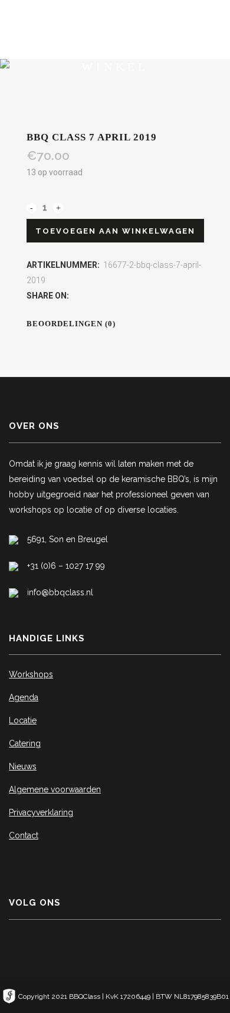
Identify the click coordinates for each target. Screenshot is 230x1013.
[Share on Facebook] (77, 295)
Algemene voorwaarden (55, 789)
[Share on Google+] (101, 295)
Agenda (23, 697)
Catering (25, 743)
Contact (23, 835)
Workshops (31, 674)
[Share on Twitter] (89, 295)
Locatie (23, 720)
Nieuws (23, 766)
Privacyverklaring (41, 812)
